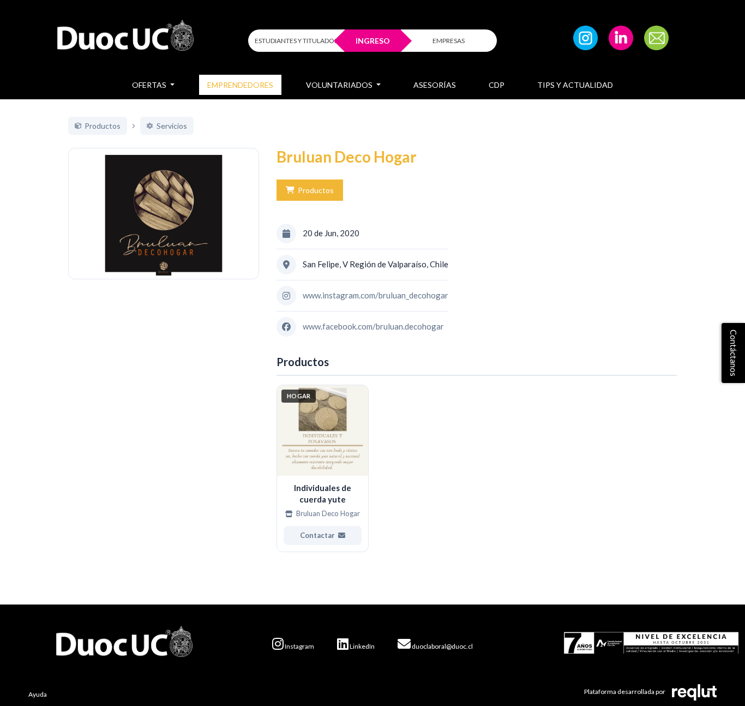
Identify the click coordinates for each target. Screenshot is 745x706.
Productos (316, 190)
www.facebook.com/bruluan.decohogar (373, 326)
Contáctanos (733, 353)
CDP (496, 84)
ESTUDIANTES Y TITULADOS (296, 41)
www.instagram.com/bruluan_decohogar (375, 295)
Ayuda (37, 694)
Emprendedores (240, 84)
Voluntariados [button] (340, 84)
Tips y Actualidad (575, 84)
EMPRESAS (448, 41)
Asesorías (434, 84)
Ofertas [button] (150, 84)
